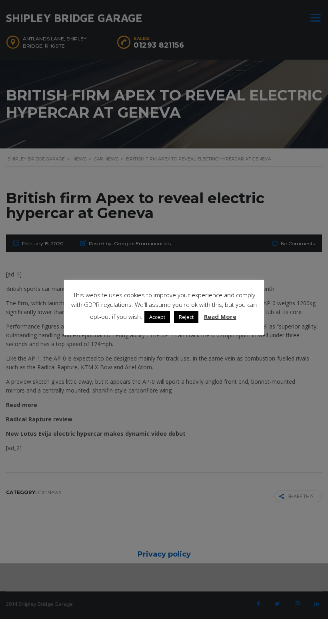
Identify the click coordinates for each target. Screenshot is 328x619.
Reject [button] (186, 317)
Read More (220, 317)
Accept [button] (157, 317)
